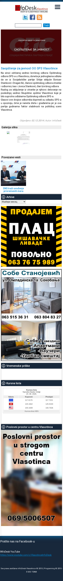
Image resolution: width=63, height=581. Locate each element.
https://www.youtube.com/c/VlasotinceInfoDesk (26, 555)
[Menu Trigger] (57, 7)
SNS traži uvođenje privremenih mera (13, 189)
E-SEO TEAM (31, 572)
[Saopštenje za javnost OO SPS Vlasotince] (8, 133)
